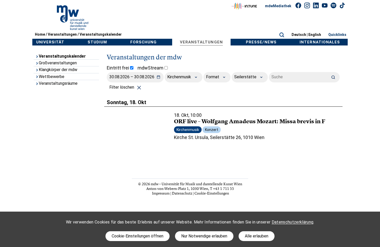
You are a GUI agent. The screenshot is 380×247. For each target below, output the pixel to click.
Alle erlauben (256, 236)
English (314, 35)
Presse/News (261, 42)
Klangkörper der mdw (58, 69)
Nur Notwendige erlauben (204, 236)
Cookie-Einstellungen (211, 193)
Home (40, 34)
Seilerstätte (245, 76)
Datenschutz (182, 193)
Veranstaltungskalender (101, 34)
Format (213, 76)
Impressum (161, 193)
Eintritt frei (118, 68)
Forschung (143, 42)
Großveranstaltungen (58, 62)
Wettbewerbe (51, 76)
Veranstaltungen (62, 34)
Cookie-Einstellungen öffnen (137, 236)
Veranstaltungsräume (58, 83)
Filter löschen (122, 87)
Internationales (320, 42)
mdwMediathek (278, 6)
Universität (50, 42)
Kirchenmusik (179, 76)
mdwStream (151, 68)
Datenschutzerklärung (292, 222)
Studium (97, 42)
